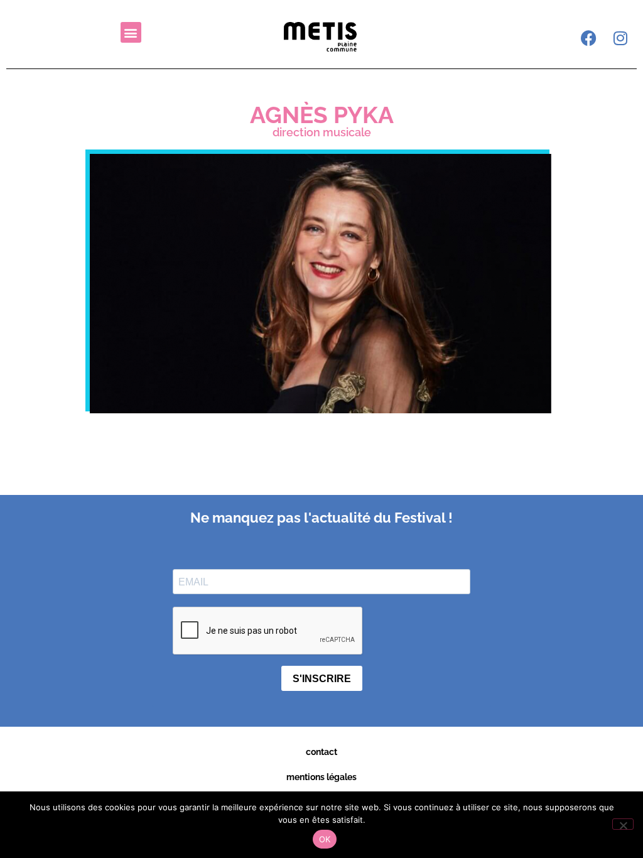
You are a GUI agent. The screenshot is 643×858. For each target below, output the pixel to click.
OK (325, 839)
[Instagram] (620, 37)
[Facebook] (589, 37)
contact (321, 752)
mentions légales (321, 777)
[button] (131, 32)
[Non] (623, 824)
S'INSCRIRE (322, 678)
